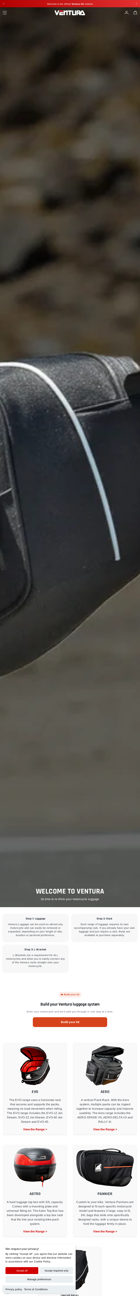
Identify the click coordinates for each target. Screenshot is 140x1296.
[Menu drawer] (5, 13)
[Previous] (3, 3)
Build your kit (70, 1022)
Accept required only (56, 1270)
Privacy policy (13, 1289)
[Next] (136, 3)
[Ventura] (70, 12)
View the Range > (35, 1129)
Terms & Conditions (36, 1289)
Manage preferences (39, 1279)
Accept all (22, 1270)
